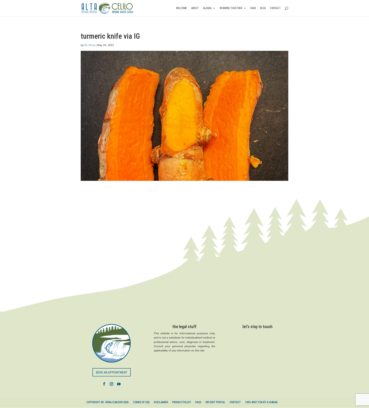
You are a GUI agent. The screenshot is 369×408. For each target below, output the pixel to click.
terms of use (141, 402)
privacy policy (181, 402)
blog (263, 8)
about (195, 8)
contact (275, 8)
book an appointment (111, 372)
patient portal (215, 402)
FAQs (253, 8)
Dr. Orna (89, 45)
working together (231, 8)
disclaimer (161, 402)
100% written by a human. (261, 402)
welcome (181, 8)
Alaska (207, 8)
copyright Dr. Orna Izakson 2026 (107, 402)
